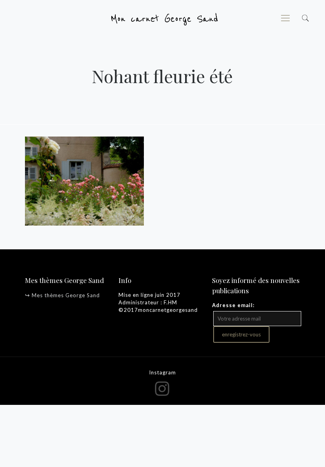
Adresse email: (233, 305)
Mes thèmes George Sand (66, 295)
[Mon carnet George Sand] (162, 18)
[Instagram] (162, 388)
